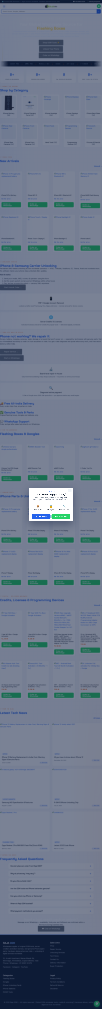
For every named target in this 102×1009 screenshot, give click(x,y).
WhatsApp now (61, 516)
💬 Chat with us (41, 516)
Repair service (64, 508)
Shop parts (38, 508)
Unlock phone (51, 508)
